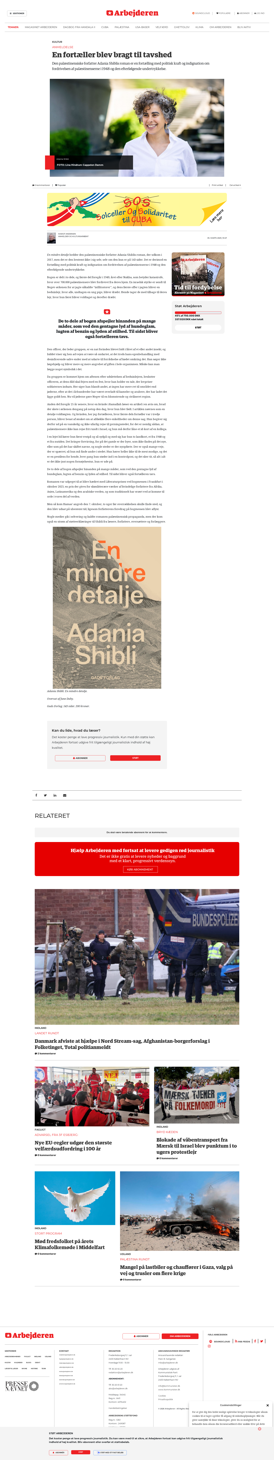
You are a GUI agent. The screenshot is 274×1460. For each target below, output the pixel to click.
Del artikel (235, 185)
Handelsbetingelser (118, 1408)
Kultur (57, 41)
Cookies (162, 1396)
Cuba (104, 27)
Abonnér (59, 1453)
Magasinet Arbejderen (41, 27)
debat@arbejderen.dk (66, 1375)
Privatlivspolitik (165, 1399)
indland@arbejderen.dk (66, 1363)
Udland (125, 1254)
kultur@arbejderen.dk (66, 1371)
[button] (267, 1405)
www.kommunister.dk (169, 1389)
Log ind (260, 13)
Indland (40, 1027)
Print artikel (217, 185)
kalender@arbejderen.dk (67, 1380)
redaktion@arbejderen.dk (67, 1355)
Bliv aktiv (244, 27)
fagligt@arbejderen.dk (66, 1359)
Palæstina (122, 27)
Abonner (81, 758)
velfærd (162, 27)
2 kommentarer (46, 1053)
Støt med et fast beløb (111, 1453)
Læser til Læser (11, 1368)
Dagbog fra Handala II (79, 27)
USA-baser (142, 27)
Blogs (28, 1362)
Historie (34, 1368)
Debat (37, 1362)
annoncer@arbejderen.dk (67, 1384)
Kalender (18, 1362)
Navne (24, 1368)
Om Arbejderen (220, 27)
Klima (199, 27)
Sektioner (18, 13)
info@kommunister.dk (169, 1386)
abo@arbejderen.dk (118, 1388)
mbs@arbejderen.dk (168, 1363)
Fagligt (40, 1129)
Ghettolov (181, 27)
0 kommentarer (42, 185)
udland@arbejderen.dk (66, 1367)
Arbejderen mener (12, 1356)
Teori (44, 1368)
